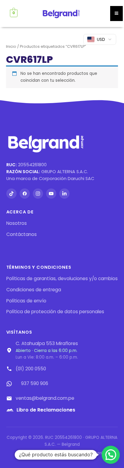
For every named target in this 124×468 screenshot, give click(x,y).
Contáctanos (21, 234)
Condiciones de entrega (33, 289)
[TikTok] (11, 193)
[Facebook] (25, 193)
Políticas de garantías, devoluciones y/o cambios (62, 278)
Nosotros (16, 223)
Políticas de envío (26, 301)
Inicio (11, 46)
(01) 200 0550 (31, 369)
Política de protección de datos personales (55, 311)
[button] (111, 455)
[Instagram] (38, 193)
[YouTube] (51, 193)
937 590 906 (34, 383)
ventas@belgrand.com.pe (45, 398)
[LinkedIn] (64, 193)
